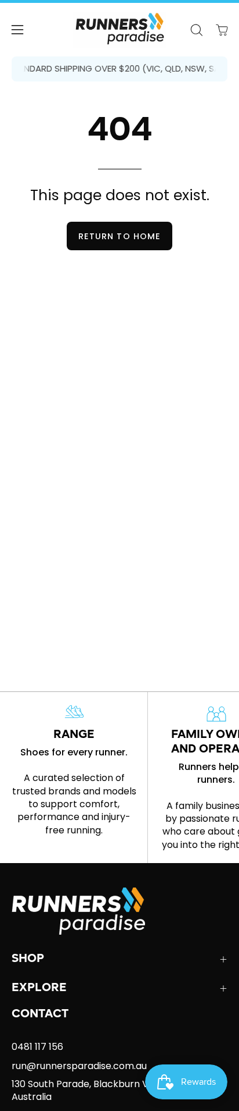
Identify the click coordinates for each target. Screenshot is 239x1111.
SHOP (28, 959)
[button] (196, 30)
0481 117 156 (37, 1046)
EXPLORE (39, 988)
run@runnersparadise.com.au (79, 1066)
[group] (119, 68)
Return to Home (119, 236)
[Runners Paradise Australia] (119, 30)
